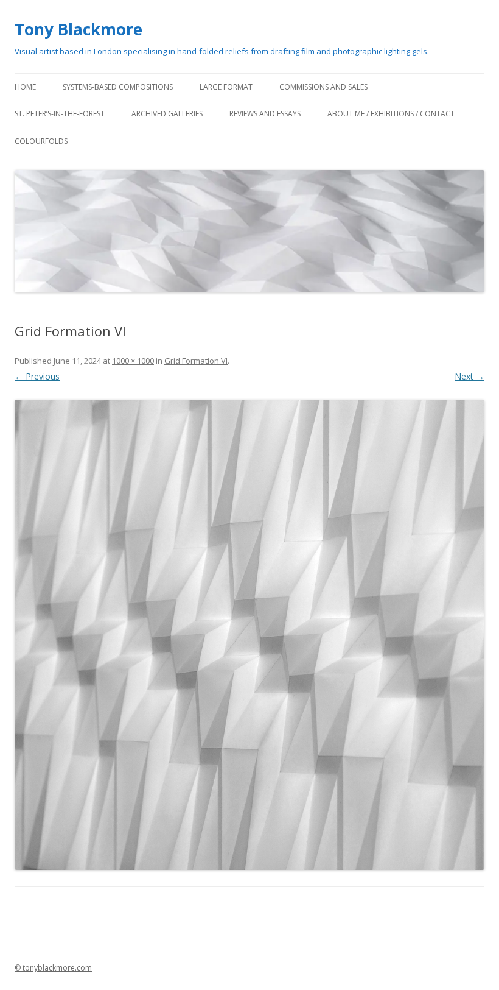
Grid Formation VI (196, 360)
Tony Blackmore (78, 29)
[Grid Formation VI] (249, 635)
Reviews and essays (265, 113)
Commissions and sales (323, 87)
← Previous (37, 376)
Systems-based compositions (118, 87)
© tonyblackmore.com (53, 968)
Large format (226, 87)
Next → (469, 376)
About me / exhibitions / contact (391, 113)
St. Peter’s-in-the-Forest (60, 113)
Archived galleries (167, 113)
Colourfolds (41, 141)
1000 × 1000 (133, 360)
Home (25, 87)
